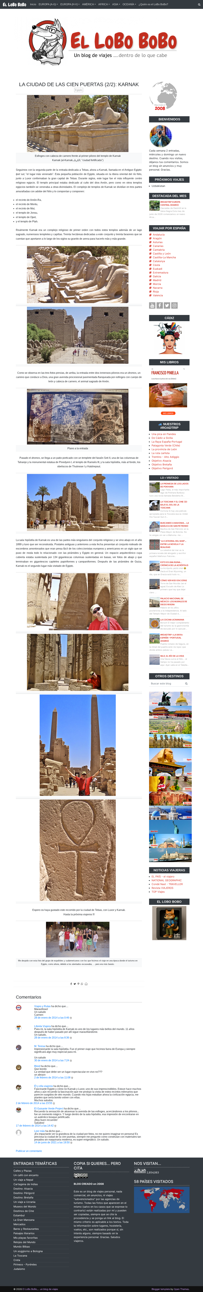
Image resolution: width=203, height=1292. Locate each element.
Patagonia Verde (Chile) (166, 445)
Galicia (157, 276)
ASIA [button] (115, 4)
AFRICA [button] (103, 4)
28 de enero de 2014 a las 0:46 (52, 1017)
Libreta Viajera (42, 1026)
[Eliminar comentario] (71, 1017)
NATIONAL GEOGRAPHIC (167, 880)
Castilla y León (162, 253)
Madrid (157, 280)
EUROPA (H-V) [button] (69, 4)
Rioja (156, 291)
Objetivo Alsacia (161, 460)
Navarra (157, 287)
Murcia (157, 284)
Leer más (39, 1131)
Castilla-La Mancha (164, 257)
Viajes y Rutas (42, 1006)
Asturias (158, 242)
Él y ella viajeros (43, 1086)
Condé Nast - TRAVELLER (167, 884)
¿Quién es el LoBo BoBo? (153, 4)
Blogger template (161, 1289)
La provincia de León (164, 449)
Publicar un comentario (29, 1151)
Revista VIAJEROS (162, 887)
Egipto (78, 90)
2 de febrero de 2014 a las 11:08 (52, 1077)
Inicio (33, 4)
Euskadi (157, 268)
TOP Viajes (158, 891)
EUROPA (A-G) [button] (47, 4)
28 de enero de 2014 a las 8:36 (52, 1037)
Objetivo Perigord (162, 468)
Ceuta (156, 265)
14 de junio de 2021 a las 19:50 (52, 1142)
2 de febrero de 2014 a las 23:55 (34, 1103)
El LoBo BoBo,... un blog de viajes (40, 1289)
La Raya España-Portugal (167, 441)
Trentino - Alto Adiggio (165, 456)
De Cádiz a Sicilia (162, 437)
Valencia (158, 295)
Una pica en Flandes (164, 434)
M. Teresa (39, 1046)
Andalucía (159, 234)
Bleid (37, 1066)
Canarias (158, 246)
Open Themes (181, 1289)
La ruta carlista (161, 453)
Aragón (157, 238)
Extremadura (160, 272)
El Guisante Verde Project (48, 1108)
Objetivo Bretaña (162, 464)
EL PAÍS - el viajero (163, 876)
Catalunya (159, 261)
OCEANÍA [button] (128, 4)
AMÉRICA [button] (88, 4)
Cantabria (159, 249)
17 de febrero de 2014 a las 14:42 (35, 1125)
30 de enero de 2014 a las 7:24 (52, 1060)
